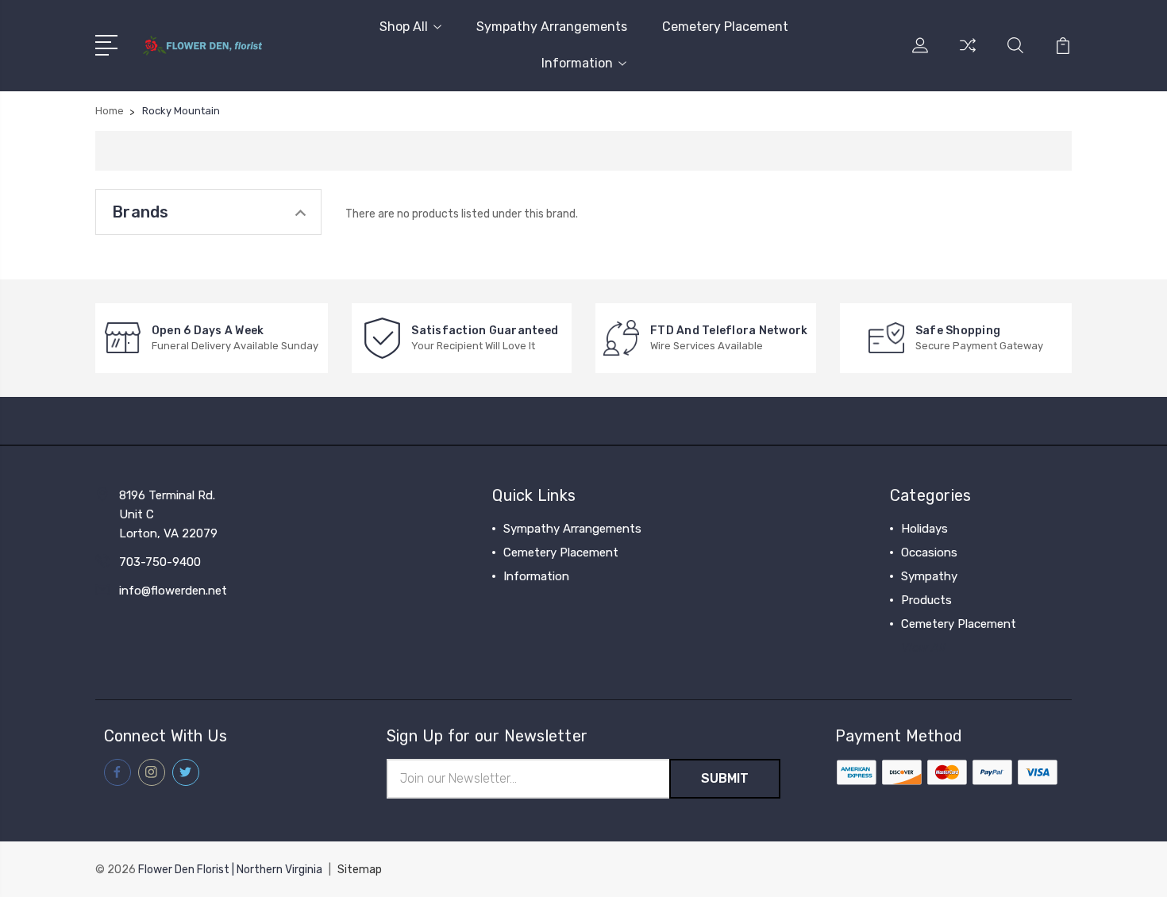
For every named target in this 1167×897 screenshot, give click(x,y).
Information (577, 63)
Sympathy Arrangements (551, 26)
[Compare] (967, 55)
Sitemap (359, 869)
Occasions (929, 552)
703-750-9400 (160, 562)
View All (923, 648)
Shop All (403, 26)
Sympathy (929, 576)
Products (926, 600)
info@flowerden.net (173, 590)
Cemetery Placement (725, 26)
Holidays (924, 529)
